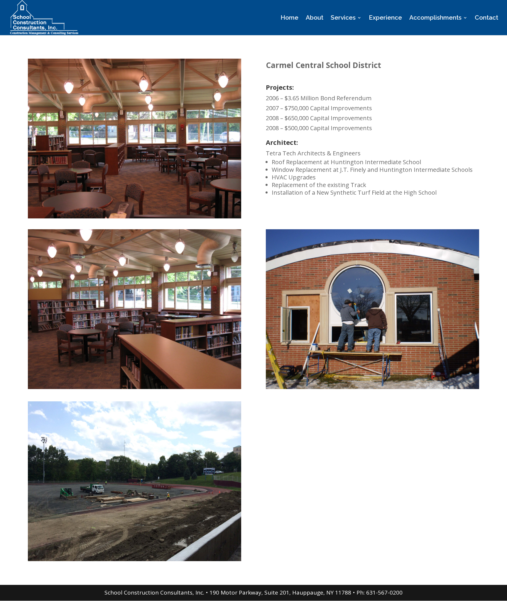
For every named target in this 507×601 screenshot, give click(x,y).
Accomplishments (435, 18)
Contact (486, 18)
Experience (385, 18)
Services (343, 18)
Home (289, 18)
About (314, 18)
